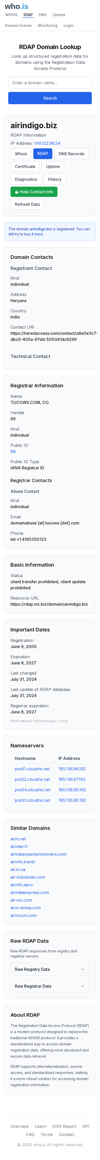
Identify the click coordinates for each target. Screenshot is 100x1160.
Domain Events (18, 25)
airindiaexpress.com (30, 892)
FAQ (30, 1134)
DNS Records (71, 153)
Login (69, 25)
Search (50, 98)
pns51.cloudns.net (32, 768)
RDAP (28, 15)
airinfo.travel (23, 861)
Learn (40, 1126)
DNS (43, 15)
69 (13, 451)
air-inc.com (21, 900)
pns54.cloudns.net (32, 789)
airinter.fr (19, 846)
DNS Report (64, 1126)
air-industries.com (28, 877)
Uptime (59, 15)
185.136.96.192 (72, 768)
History (55, 179)
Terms (47, 1134)
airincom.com (24, 915)
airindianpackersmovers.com (38, 854)
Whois (21, 153)
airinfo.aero (22, 884)
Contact (66, 1134)
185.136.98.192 (72, 800)
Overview (20, 1126)
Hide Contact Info (36, 191)
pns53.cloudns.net (32, 800)
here (39, 234)
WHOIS (11, 15)
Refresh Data (27, 204)
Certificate (25, 166)
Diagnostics (26, 179)
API (85, 1126)
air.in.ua (18, 869)
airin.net (18, 838)
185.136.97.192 (71, 779)
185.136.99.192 (72, 789)
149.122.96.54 (47, 143)
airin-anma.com (26, 907)
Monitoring (47, 25)
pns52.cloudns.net (32, 779)
